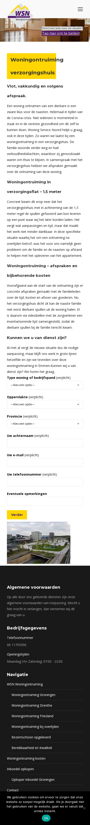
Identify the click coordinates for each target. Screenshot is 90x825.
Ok (46, 818)
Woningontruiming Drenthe (32, 705)
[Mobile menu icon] (80, 9)
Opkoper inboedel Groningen (33, 779)
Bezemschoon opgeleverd (31, 737)
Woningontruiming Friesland (32, 716)
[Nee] (84, 808)
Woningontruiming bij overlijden (35, 726)
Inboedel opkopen (20, 769)
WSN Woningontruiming (25, 684)
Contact (13, 790)
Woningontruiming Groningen (33, 695)
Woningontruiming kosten (26, 758)
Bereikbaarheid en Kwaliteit (32, 748)
